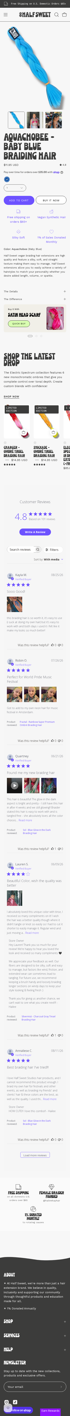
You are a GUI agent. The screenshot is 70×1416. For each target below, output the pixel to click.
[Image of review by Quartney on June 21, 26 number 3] (49, 785)
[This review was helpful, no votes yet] (52, 645)
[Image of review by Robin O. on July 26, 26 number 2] (31, 694)
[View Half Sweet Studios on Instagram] (6, 1402)
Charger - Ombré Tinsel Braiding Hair (14, 452)
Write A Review (35, 532)
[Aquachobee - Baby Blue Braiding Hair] (16, 120)
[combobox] (48, 559)
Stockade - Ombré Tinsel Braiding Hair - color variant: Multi (35, 442)
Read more (25, 820)
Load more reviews (35, 1155)
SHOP (8, 1321)
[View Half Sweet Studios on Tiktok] (15, 1402)
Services (12, 1335)
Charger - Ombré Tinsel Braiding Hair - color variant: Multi (5, 442)
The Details (11, 291)
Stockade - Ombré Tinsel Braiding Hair (44, 452)
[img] (63, 165)
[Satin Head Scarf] (55, 318)
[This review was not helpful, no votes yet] (59, 645)
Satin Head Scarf (24, 315)
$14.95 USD (19, 460)
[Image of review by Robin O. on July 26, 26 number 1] (14, 694)
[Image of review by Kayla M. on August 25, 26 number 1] (14, 604)
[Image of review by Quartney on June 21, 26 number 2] (31, 785)
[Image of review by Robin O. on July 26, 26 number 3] (49, 694)
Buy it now (51, 200)
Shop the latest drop (29, 360)
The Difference (13, 299)
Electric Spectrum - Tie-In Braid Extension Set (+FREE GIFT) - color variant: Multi (64, 442)
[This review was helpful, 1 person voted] (52, 849)
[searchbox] (20, 549)
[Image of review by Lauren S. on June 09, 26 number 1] (14, 898)
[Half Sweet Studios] (35, 15)
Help (8, 1349)
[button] (56, 14)
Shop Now (11, 396)
